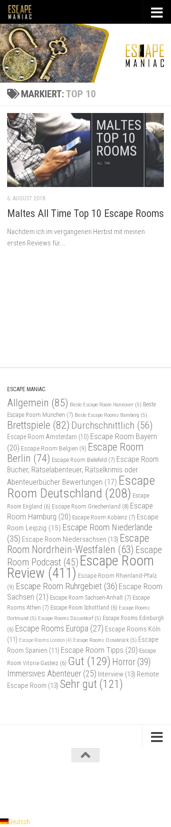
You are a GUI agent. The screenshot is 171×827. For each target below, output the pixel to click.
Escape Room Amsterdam (48, 437)
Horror (131, 662)
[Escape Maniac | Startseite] (24, 12)
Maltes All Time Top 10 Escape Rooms (85, 213)
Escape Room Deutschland (81, 486)
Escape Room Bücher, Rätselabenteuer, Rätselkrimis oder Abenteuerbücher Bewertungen (83, 471)
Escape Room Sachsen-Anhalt (90, 597)
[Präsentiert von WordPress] (47, 788)
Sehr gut (91, 684)
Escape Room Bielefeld (83, 459)
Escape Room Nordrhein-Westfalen (78, 543)
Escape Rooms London (45, 640)
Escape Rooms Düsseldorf (69, 618)
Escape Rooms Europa (59, 628)
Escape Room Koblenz (103, 517)
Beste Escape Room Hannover (106, 404)
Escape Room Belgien (53, 448)
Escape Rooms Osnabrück (105, 640)
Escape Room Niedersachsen (70, 539)
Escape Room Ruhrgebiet (66, 586)
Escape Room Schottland (83, 607)
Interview (116, 674)
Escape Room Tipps (99, 650)
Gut (89, 661)
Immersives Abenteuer (51, 673)
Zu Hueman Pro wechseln (125, 788)
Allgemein (37, 402)
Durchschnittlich (112, 425)
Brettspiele (38, 425)
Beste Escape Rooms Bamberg (111, 415)
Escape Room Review (80, 567)
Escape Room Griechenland (90, 506)
